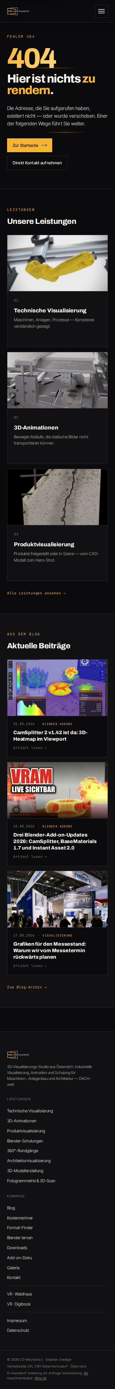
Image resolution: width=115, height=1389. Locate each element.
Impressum (17, 1320)
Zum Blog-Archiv (27, 987)
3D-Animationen (22, 1120)
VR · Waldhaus (19, 1293)
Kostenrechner (20, 1217)
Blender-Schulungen (25, 1140)
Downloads (17, 1247)
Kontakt (13, 1277)
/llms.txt (40, 1378)
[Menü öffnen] (101, 11)
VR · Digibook (19, 1303)
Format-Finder (20, 1227)
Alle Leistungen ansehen (36, 593)
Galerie (13, 1267)
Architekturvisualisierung (29, 1160)
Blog (11, 1207)
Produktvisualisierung (26, 1130)
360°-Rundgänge (22, 1150)
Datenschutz (18, 1330)
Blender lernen (20, 1237)
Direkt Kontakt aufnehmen (37, 162)
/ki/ (86, 1373)
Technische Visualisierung (30, 1110)
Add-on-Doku (19, 1257)
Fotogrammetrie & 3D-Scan (31, 1180)
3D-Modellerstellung (25, 1170)
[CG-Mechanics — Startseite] (18, 11)
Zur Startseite (25, 145)
